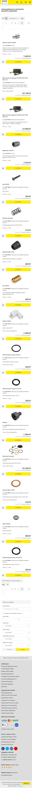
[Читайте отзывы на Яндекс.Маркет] (6, 767)
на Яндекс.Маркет (10, 765)
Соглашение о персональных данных (10, 676)
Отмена (9, 649)
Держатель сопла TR (8, 150)
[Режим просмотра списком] (6, 18)
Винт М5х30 (6, 184)
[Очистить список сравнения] (7, 584)
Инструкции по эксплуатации (8, 700)
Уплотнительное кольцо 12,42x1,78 (12, 557)
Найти (22, 649)
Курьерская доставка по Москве (9, 737)
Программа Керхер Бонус (7, 674)
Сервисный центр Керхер (7, 713)
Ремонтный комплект (8, 456)
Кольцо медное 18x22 (9, 490)
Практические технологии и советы (9, 703)
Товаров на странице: (8, 642)
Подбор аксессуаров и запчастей (9, 708)
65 (12, 23)
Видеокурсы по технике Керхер (9, 705)
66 (15, 23)
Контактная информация (7, 684)
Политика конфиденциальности (9, 679)
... (8, 23)
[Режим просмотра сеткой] (3, 18)
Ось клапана (6, 285)
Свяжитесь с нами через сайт (10, 755)
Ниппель (5, 422)
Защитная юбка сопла (8, 252)
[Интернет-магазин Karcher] (4, 2)
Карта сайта (4, 686)
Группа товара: (6, 629)
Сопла (12, 45)
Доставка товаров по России (8, 742)
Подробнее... (20, 786)
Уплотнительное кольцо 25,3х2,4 (11, 355)
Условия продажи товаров (7, 668)
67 (18, 23)
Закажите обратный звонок (9, 757)
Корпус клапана (7, 321)
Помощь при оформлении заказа (9, 666)
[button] (14, 18)
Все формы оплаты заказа (7, 729)
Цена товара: (6, 616)
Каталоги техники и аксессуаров (9, 695)
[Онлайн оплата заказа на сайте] (9, 720)
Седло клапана (6, 524)
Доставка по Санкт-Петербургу (8, 739)
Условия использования (7, 681)
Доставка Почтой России (7, 744)
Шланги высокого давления (18, 82)
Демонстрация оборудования (8, 710)
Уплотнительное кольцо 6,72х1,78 (12, 388)
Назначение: (6, 623)
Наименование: (6, 606)
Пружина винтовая (8, 218)
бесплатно (9, 759)
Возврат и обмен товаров (7, 671)
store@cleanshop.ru (7, 775)
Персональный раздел (6, 692)
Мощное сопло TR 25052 (9, 42)
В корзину (18, 61)
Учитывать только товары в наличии (12, 613)
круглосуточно (9, 772)
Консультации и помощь (7, 697)
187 (29, 23)
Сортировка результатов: (9, 636)
